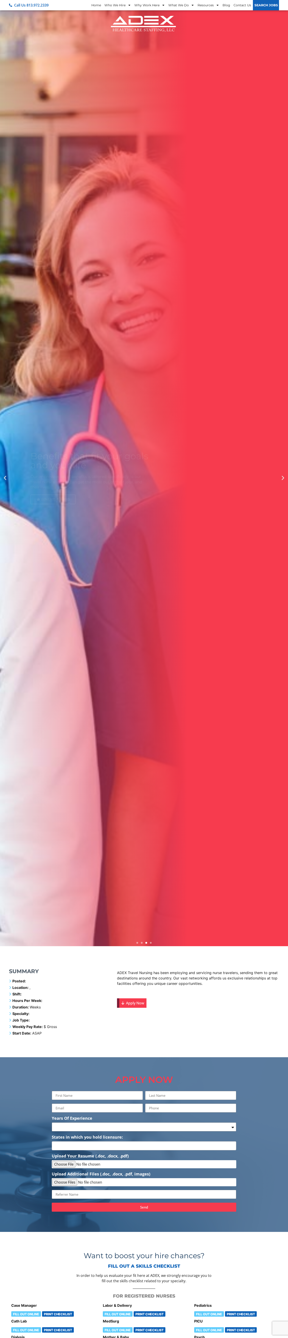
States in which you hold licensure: (87, 1137)
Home (96, 5)
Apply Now (134, 1003)
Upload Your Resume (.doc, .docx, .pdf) (90, 1156)
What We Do (178, 5)
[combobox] (144, 1145)
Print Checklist (58, 1314)
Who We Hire (115, 5)
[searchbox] (54, 1145)
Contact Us (242, 5)
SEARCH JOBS (266, 5)
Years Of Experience (72, 1118)
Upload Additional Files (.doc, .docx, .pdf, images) (101, 1174)
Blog (226, 5)
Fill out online (26, 1314)
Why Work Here (147, 5)
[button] (5, 478)
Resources (206, 5)
